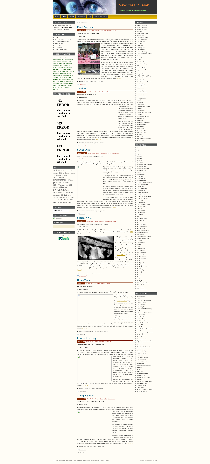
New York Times (121, 255)
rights (95, 142)
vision (98, 273)
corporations (57, 175)
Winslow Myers (111, 399)
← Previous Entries (82, 22)
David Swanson (102, 91)
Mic (138, 216)
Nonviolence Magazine (143, 230)
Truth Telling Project (142, 383)
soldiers (93, 388)
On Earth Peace (141, 335)
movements (59, 189)
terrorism (98, 388)
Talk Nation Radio (141, 252)
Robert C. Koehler (112, 221)
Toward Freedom (141, 273)
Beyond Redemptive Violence (62, 41)
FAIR (138, 311)
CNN (131, 232)
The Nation (140, 261)
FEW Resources (141, 314)
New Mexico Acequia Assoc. (144, 331)
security (92, 331)
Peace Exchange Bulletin (143, 106)
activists (62, 171)
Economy (101, 221)
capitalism (55, 173)
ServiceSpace (140, 363)
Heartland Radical (141, 68)
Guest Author (106, 341)
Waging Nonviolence (142, 281)
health (67, 182)
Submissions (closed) (100, 17)
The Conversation (141, 256)
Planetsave (139, 108)
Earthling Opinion (141, 47)
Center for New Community (144, 300)
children (61, 173)
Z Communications (142, 289)
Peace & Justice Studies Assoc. (144, 347)
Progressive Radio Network (144, 236)
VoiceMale (139, 134)
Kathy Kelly (109, 30)
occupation (56, 195)
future (86, 273)
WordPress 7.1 (102, 460)
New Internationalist (142, 226)
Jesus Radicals (140, 80)
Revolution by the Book (143, 116)
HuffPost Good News (142, 192)
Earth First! (140, 45)
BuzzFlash (139, 156)
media (56, 187)
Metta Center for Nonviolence (144, 329)
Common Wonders (142, 39)
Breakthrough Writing (142, 37)
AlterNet (139, 154)
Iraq (90, 388)
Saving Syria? (84, 149)
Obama (72, 192)
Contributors (81, 17)
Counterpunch (140, 172)
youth (70, 202)
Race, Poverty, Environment (144, 112)
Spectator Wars (84, 217)
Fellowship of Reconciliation (144, 313)
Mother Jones (140, 220)
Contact (71, 17)
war (102, 81)
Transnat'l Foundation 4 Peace (144, 381)
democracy (64, 175)
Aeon (138, 148)
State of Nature (141, 250)
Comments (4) (82, 391)
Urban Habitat (140, 387)
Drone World (84, 280)
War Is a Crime (141, 136)
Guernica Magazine (142, 188)
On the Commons (141, 337)
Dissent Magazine (141, 180)
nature (67, 190)
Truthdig (139, 275)
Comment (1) (82, 214)
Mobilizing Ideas (141, 90)
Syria (101, 211)
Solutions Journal (141, 248)
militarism (86, 331)
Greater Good (140, 186)
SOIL (138, 369)
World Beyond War (142, 391)
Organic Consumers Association (145, 341)
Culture (101, 399)
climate (67, 172)
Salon (138, 246)
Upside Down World (142, 385)
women (65, 202)
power (55, 197)
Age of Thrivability (142, 27)
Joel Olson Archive (142, 321)
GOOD (139, 59)
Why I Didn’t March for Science (63, 39)
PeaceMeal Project (141, 353)
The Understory (141, 128)
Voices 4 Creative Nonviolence (145, 389)
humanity (90, 81)
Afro (138, 150)
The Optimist (140, 263)
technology (97, 331)
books (81, 81)
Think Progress (141, 269)
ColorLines (140, 162)
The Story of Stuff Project (143, 377)
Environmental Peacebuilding (144, 308)
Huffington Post (141, 190)
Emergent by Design (142, 52)
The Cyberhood (141, 375)
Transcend (139, 379)
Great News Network (142, 62)
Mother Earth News (142, 218)
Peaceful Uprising (141, 351)
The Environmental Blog (143, 122)
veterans (99, 446)
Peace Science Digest (142, 232)
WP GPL (155, 460)
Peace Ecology (140, 349)
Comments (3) (82, 334)
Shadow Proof (140, 118)
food (67, 179)
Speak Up (82, 88)
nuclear (90, 446)
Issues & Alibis (141, 78)
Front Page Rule (85, 27)
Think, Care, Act (141, 130)
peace (95, 81)
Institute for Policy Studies (143, 204)
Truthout (139, 277)
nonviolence (92, 211)
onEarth (139, 100)
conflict (82, 388)
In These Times (141, 194)
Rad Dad (139, 114)
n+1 (138, 222)
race (62, 197)
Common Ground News (143, 168)
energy (62, 177)
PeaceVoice (140, 355)
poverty (70, 195)
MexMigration (140, 88)
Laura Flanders (141, 212)
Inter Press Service (141, 206)
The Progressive (141, 265)
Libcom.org (140, 214)
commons (73, 173)
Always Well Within (142, 29)
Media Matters (140, 327)
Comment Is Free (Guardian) (144, 164)
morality (86, 211)
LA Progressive (141, 210)
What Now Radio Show (143, 283)
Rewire (139, 244)
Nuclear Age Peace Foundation (145, 333)
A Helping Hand (85, 395)
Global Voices (140, 58)
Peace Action (140, 104)
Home (57, 17)
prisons (59, 197)
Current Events (103, 30)
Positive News (140, 234)
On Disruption (58, 47)
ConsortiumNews (141, 170)
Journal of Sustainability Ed (144, 82)
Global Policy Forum (142, 184)
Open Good (140, 102)
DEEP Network (141, 304)
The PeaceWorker (141, 124)
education (56, 177)
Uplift (138, 279)
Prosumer (142, 460)
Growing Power (141, 319)
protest (99, 81)
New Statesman (141, 228)
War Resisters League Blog (144, 138)
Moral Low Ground (142, 92)
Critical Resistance (141, 302)
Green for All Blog (142, 64)
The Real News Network (143, 267)
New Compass (140, 94)
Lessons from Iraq (86, 338)
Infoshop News (141, 202)
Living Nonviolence (142, 86)
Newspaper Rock (141, 96)
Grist (138, 66)
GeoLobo (139, 56)
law (92, 142)
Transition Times (141, 132)
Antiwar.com (140, 31)
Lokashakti (140, 325)
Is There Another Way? (61, 49)
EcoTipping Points (141, 307)
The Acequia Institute (142, 373)
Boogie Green (140, 35)
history (56, 184)
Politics (114, 30)
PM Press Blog (140, 110)
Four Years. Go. (141, 317)
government (87, 142)
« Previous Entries (81, 453)
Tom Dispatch (140, 271)
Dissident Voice (141, 41)
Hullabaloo (140, 72)
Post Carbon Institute (142, 357)
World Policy (140, 140)
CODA (56, 37)
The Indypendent (141, 258)
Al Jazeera (139, 152)
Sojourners (140, 120)
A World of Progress (142, 25)
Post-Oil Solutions (141, 359)
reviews (66, 197)
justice (71, 184)
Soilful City (140, 371)
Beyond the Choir (141, 296)
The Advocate (140, 255)
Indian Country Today (142, 198)
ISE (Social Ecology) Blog (144, 76)
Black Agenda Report (142, 33)
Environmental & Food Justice (144, 53)
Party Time (58, 45)
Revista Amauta (141, 242)
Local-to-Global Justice (143, 323)
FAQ (89, 17)
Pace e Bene (140, 345)
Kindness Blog (140, 84)
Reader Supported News (143, 238)
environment (59, 179)
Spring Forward (59, 43)
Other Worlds (140, 343)
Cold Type (139, 160)
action (56, 170)
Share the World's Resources (144, 365)
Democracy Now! (141, 178)
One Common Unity (142, 339)
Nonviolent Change (142, 98)
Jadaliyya (139, 208)
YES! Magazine (141, 287)
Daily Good (140, 176)
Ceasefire (139, 158)
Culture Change (141, 174)
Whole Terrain (140, 285)
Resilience (139, 240)
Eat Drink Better (141, 49)
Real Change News (142, 361)
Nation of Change (141, 224)
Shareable (139, 367)
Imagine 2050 (140, 74)
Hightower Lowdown (142, 70)
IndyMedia (140, 200)
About (64, 17)
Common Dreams (141, 166)
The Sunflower (140, 126)
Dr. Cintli (139, 43)
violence (64, 199)
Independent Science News (144, 196)
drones (86, 81)
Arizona (67, 171)
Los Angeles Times (122, 301)
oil (59, 195)
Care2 (138, 298)
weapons (102, 142)
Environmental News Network (144, 182)
